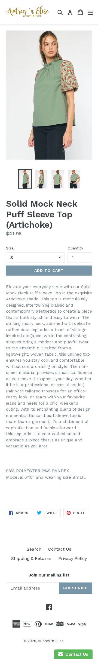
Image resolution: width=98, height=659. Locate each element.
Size (10, 248)
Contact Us (59, 549)
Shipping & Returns (31, 558)
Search (34, 549)
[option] (25, 179)
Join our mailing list (49, 575)
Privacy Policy (72, 558)
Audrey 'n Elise (51, 641)
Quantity (75, 248)
